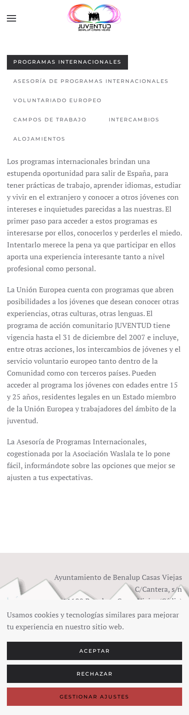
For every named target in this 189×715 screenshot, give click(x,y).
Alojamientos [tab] (39, 139)
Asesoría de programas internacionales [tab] (91, 81)
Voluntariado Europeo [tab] (57, 100)
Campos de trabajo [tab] (50, 119)
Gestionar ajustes (94, 696)
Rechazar (95, 674)
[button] (11, 18)
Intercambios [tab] (134, 119)
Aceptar (94, 651)
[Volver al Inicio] (94, 18)
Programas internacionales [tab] (67, 62)
